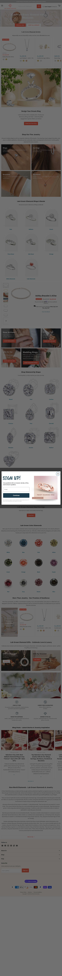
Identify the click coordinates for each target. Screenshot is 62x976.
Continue (16, 495)
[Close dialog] (58, 474)
